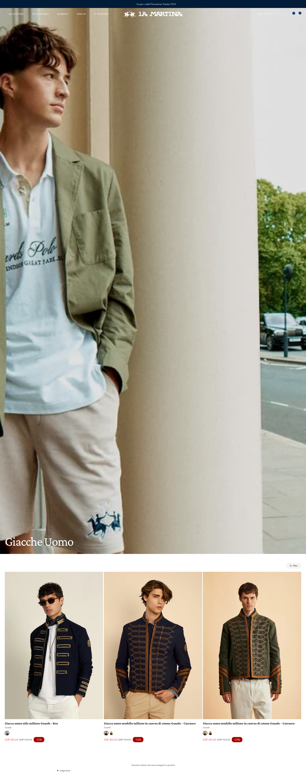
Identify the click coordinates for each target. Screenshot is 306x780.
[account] (285, 14)
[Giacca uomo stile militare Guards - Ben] (54, 645)
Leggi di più (65, 770)
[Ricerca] (279, 14)
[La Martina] (153, 14)
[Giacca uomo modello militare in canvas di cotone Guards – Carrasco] (153, 645)
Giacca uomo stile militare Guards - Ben (31, 723)
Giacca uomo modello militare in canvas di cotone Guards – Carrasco (150, 723)
